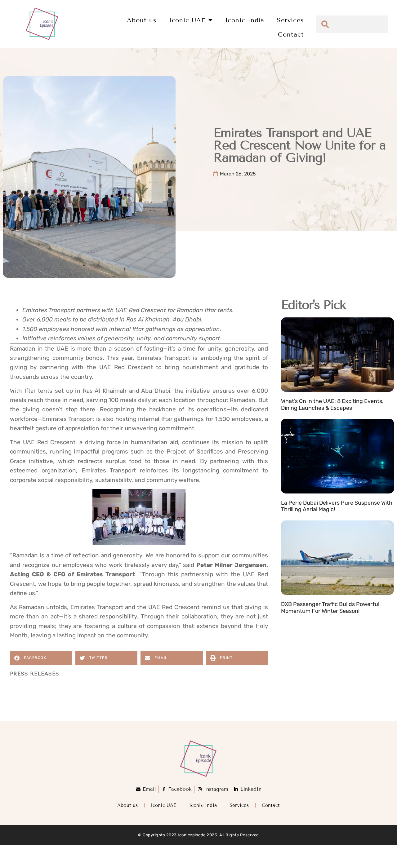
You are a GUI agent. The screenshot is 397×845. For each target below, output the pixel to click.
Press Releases (34, 673)
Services (290, 20)
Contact (291, 34)
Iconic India (245, 20)
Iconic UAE (187, 20)
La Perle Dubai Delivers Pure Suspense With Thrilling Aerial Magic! (336, 506)
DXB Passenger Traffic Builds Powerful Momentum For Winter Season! (330, 607)
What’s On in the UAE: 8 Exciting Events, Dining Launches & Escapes (332, 404)
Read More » (295, 415)
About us (141, 20)
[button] (41, 658)
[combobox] (352, 24)
